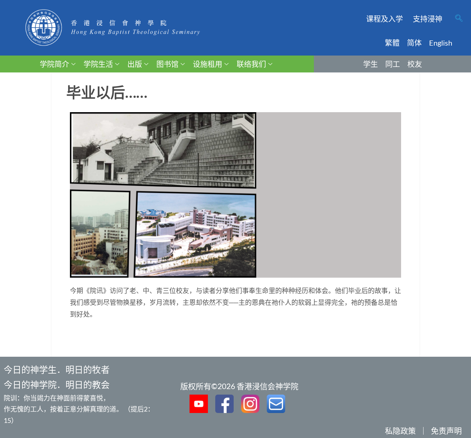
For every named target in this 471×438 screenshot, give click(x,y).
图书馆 (167, 64)
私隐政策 (400, 430)
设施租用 (207, 64)
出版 (134, 64)
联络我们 (251, 64)
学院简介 (54, 64)
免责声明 (446, 430)
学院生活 (98, 64)
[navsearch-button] (458, 18)
